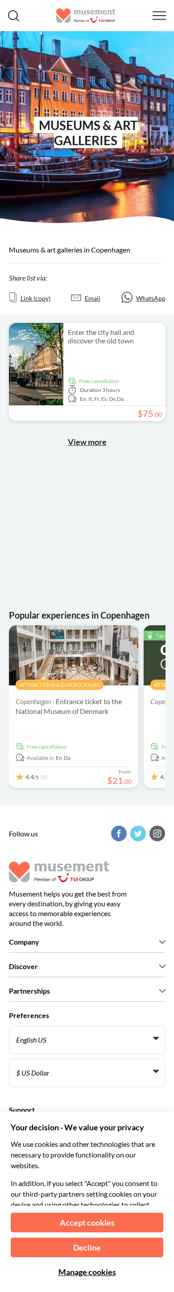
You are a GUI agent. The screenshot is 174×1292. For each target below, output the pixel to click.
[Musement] (86, 15)
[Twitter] (137, 833)
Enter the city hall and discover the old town (101, 336)
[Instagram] (156, 833)
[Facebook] (118, 833)
